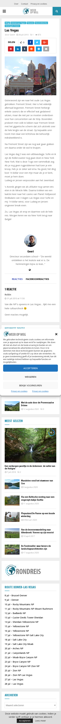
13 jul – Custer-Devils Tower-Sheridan (24, 617)
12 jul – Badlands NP (15, 613)
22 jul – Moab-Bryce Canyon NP (21, 657)
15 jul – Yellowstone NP (17, 626)
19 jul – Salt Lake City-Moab (19, 644)
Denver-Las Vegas (18, 23)
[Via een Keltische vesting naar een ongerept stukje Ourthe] (12, 500)
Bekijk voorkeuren (30, 385)
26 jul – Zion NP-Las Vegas (18, 675)
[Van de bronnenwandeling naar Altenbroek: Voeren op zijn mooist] (12, 533)
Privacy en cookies (19, 391)
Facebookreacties (37, 279)
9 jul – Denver (12, 599)
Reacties (17, 279)
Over (16, 4)
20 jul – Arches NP (14, 648)
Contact (24, 4)
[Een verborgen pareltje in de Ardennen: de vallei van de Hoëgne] (30, 445)
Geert (12, 34)
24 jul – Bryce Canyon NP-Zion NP (22, 666)
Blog (7, 23)
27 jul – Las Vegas (14, 679)
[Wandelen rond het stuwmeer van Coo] (12, 484)
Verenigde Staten (12, 26)
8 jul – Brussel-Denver (16, 595)
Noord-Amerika (41, 23)
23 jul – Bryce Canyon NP (17, 661)
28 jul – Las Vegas (14, 683)
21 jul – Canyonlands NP (17, 652)
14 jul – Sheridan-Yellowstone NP (21, 621)
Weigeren (30, 376)
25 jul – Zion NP (13, 670)
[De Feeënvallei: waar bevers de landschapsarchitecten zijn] (12, 549)
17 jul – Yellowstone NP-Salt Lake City (24, 635)
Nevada (30, 23)
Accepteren (30, 368)
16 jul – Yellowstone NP (17, 630)
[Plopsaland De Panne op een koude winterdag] (12, 517)
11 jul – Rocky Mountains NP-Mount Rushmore (29, 608)
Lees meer (40, 721)
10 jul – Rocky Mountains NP (19, 604)
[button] (56, 334)
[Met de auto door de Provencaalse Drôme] (12, 406)
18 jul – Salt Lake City (16, 639)
